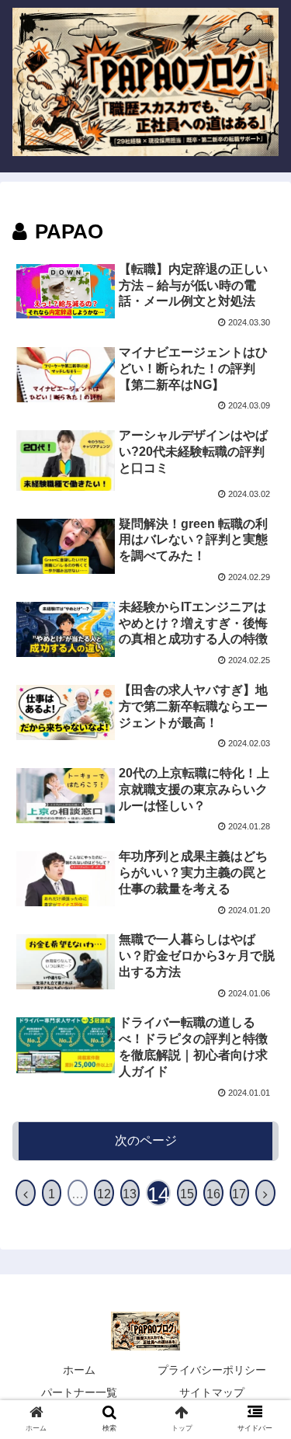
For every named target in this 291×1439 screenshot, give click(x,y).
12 (104, 1194)
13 (130, 1194)
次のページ (146, 1140)
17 (239, 1194)
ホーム (79, 1370)
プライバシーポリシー (212, 1370)
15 (187, 1194)
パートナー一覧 (79, 1392)
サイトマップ (211, 1392)
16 (213, 1194)
